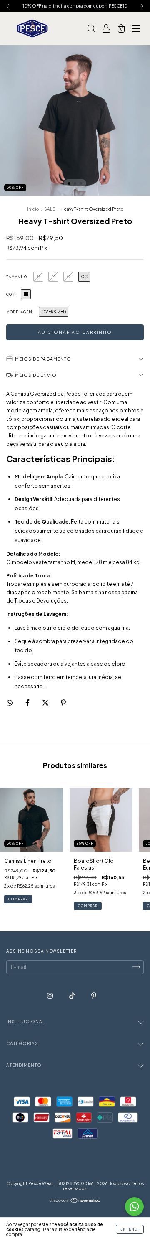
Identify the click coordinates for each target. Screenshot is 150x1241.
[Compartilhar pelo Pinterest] (63, 702)
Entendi (129, 1229)
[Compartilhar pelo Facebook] (28, 702)
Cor (10, 294)
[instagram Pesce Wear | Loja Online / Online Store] (50, 995)
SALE (49, 208)
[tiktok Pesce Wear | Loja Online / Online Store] (72, 995)
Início (33, 208)
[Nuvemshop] (75, 1201)
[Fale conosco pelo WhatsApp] (134, 1206)
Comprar (18, 899)
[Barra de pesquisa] (91, 29)
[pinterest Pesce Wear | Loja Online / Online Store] (93, 995)
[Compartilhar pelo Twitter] (46, 702)
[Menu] (136, 29)
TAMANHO (16, 277)
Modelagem (19, 312)
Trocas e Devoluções (40, 601)
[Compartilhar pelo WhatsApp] (9, 702)
